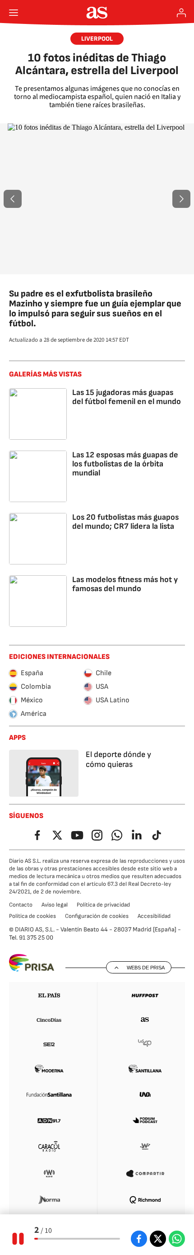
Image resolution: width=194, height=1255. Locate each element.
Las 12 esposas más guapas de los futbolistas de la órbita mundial (125, 464)
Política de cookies (32, 916)
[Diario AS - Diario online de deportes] (97, 13)
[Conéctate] (181, 12)
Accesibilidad (154, 916)
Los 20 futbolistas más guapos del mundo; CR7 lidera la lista (125, 521)
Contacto (20, 904)
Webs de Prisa (146, 967)
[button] (13, 199)
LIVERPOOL (97, 38)
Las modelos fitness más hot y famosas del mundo (125, 584)
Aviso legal (55, 904)
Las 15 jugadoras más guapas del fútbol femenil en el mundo (126, 397)
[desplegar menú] (13, 12)
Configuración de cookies (97, 916)
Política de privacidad (103, 904)
